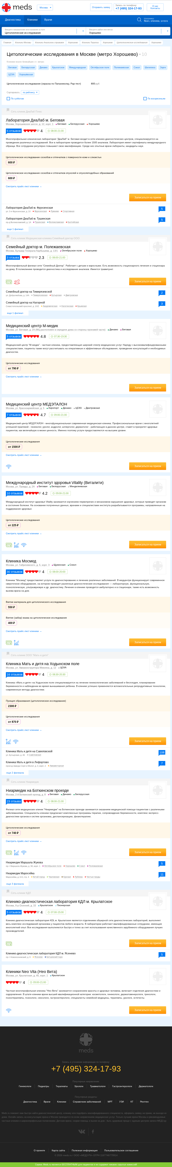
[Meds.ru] (86, 1043)
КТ (132, 1101)
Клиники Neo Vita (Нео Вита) (31, 971)
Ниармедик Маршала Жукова (24, 862)
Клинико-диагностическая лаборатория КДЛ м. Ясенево (41, 953)
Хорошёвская (26, 74)
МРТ (110, 1101)
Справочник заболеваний (87, 1101)
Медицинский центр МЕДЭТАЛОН (36, 404)
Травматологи (97, 1086)
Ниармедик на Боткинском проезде (37, 790)
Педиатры (43, 1086)
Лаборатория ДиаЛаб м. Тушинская (28, 218)
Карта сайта (58, 1150)
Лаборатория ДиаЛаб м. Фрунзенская (29, 207)
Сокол (137, 67)
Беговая (12, 67)
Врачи (48, 19)
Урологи (78, 1086)
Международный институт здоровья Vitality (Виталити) (55, 482)
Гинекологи (25, 1086)
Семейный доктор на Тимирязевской (29, 291)
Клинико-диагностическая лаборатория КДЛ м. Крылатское (59, 901)
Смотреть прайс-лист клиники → (24, 186)
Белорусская (28, 67)
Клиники (32, 19)
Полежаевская (121, 67)
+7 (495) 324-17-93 (128, 7)
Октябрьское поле (100, 67)
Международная (77, 67)
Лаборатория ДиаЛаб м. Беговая (35, 120)
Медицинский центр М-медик (32, 326)
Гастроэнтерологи (122, 1086)
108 (161, 752)
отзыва (13, 257)
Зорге (163, 67)
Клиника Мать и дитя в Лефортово (27, 762)
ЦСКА (11, 74)
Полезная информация (85, 1150)
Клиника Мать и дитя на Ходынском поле (42, 664)
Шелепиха (150, 67)
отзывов (14, 131)
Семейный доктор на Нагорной (25, 302)
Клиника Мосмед (21, 561)
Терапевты (62, 1086)
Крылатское (58, 67)
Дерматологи (146, 1086)
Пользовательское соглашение (121, 1150)
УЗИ (121, 1101)
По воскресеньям (156, 98)
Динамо (43, 67)
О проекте (39, 1150)
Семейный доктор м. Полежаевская (38, 247)
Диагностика (13, 19)
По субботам (17, 98)
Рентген (144, 1101)
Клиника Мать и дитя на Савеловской (29, 751)
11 (162, 874)
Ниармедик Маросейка (20, 873)
